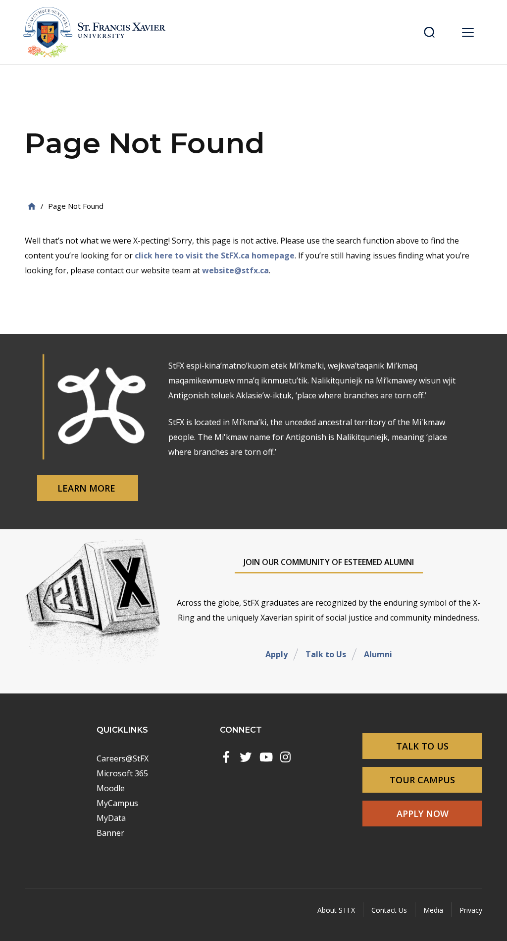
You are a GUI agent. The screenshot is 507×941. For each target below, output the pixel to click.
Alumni (378, 654)
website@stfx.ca (235, 270)
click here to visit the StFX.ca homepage (215, 255)
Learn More (87, 488)
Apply (276, 654)
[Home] (32, 206)
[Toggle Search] (429, 32)
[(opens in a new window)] (226, 757)
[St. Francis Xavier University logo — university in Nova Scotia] (97, 32)
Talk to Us (325, 654)
